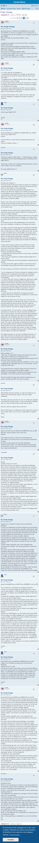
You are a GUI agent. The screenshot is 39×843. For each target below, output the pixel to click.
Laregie (6, 21)
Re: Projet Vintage (8, 27)
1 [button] (19, 18)
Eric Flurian (3, 773)
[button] (17, 18)
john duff (3, 147)
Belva (5, 102)
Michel (5, 173)
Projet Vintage (6, 12)
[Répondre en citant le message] (33, 23)
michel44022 (4, 452)
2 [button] (21, 18)
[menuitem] (5, 6)
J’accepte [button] (10, 839)
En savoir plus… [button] (15, 835)
